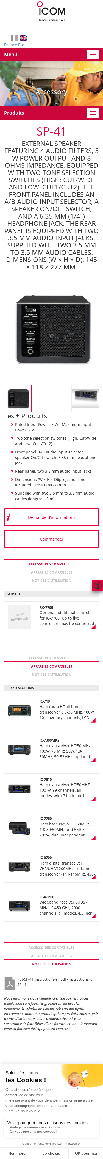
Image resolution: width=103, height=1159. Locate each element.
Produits (14, 113)
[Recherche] (89, 26)
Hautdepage (97, 585)
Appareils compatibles (51, 572)
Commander (51, 539)
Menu (10, 54)
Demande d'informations (51, 517)
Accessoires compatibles (51, 564)
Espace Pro (14, 44)
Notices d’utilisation (51, 580)
